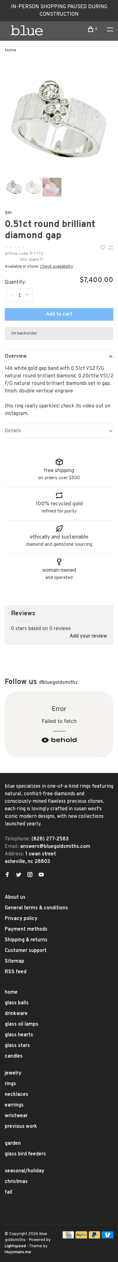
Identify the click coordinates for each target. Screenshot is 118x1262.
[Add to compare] (110, 248)
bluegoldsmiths (58, 683)
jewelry (13, 1073)
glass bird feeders (25, 1154)
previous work (21, 1126)
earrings (14, 1105)
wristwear (16, 1116)
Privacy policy (21, 919)
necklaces (16, 1094)
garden (13, 1143)
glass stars (17, 1046)
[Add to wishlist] (103, 248)
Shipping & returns (26, 940)
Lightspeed (15, 1246)
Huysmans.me (18, 1252)
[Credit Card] (68, 1237)
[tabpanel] (59, 119)
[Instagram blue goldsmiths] (29, 875)
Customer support (26, 951)
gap (8, 212)
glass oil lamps (21, 1024)
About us (15, 897)
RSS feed (15, 972)
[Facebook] (7, 875)
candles (14, 1056)
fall (8, 1192)
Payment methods (26, 929)
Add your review (88, 636)
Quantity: (15, 282)
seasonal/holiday (24, 1171)
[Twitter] (18, 875)
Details (13, 431)
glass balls (17, 1003)
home (11, 992)
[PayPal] (81, 1237)
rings (10, 1084)
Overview (16, 356)
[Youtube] (41, 875)
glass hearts (19, 1035)
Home (10, 50)
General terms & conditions (36, 908)
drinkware (16, 1014)
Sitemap (14, 961)
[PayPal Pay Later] (94, 1237)
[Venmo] (107, 1237)
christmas (16, 1182)
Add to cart (59, 314)
